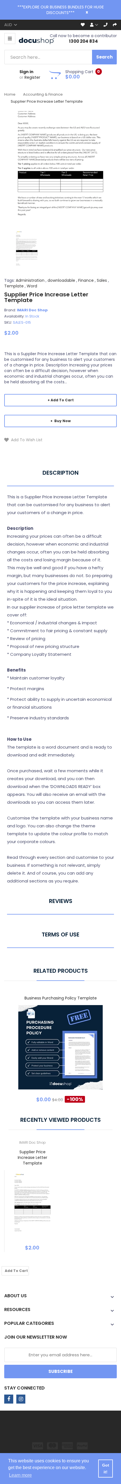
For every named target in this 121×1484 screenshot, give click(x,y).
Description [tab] (60, 473)
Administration (30, 280)
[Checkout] (115, 25)
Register (32, 77)
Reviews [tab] (60, 901)
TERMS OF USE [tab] (60, 934)
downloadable (61, 280)
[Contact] (105, 25)
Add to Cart (62, 400)
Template (14, 286)
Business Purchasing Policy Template (60, 998)
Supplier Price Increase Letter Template (32, 1157)
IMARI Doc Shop (32, 310)
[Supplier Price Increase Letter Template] (27, 249)
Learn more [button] (20, 1475)
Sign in (26, 72)
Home (9, 94)
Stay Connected (24, 1388)
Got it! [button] (105, 1468)
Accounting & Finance (43, 94)
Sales (102, 280)
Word (32, 286)
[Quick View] (82, 1051)
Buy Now (62, 420)
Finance (86, 280)
